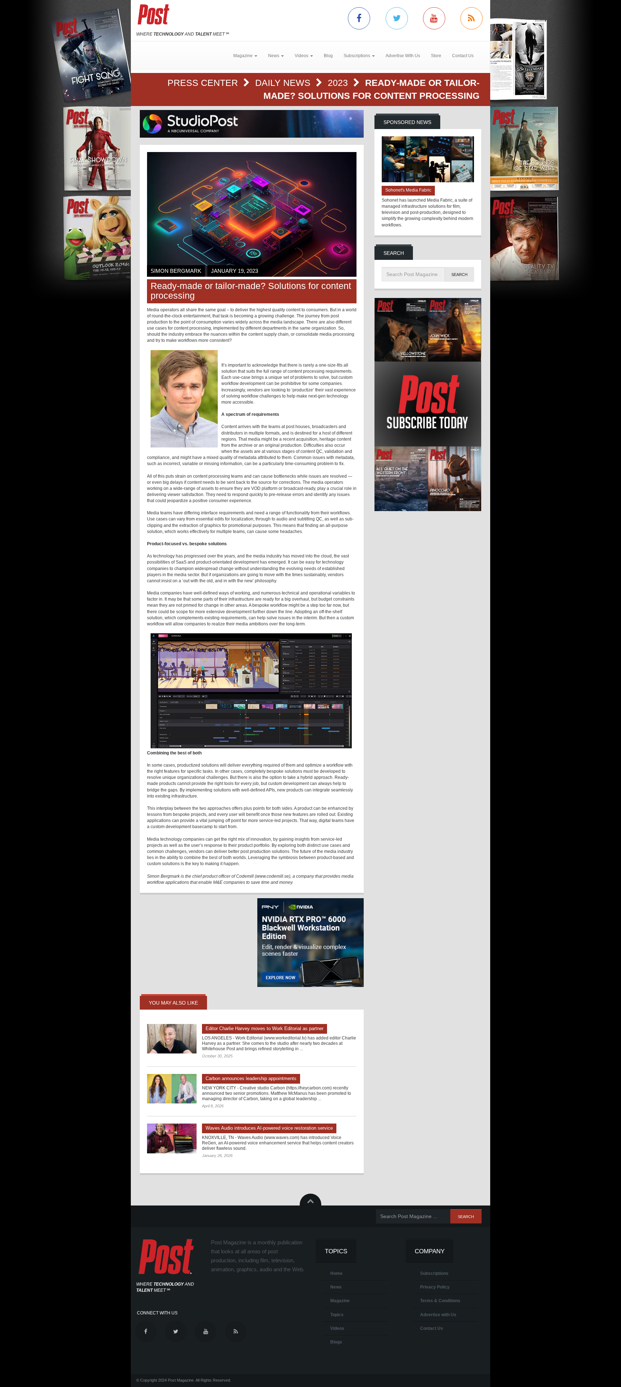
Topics (337, 1314)
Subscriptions (434, 1273)
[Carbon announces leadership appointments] (172, 1088)
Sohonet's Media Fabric (408, 190)
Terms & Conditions (440, 1300)
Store (436, 55)
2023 (339, 83)
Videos (337, 1328)
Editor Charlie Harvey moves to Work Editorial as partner (264, 1028)
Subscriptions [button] (357, 55)
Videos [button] (302, 55)
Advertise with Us (438, 1314)
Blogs (336, 1342)
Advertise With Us (403, 55)
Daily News (284, 83)
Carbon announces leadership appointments (251, 1078)
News (336, 1287)
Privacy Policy (435, 1287)
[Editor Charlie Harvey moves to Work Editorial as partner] (172, 1038)
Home (336, 1273)
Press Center (203, 83)
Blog (328, 55)
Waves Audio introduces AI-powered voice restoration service (269, 1128)
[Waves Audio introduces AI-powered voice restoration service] (172, 1138)
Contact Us (463, 55)
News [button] (274, 55)
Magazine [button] (243, 55)
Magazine (340, 1300)
